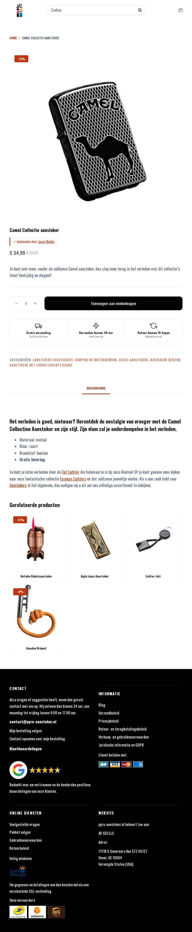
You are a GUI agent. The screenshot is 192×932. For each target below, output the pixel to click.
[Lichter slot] (153, 539)
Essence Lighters (73, 479)
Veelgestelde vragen (25, 824)
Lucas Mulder (46, 241)
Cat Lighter (70, 472)
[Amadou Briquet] (36, 611)
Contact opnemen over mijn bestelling (37, 738)
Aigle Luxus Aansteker (95, 576)
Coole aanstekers (133, 359)
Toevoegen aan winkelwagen (113, 303)
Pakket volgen (20, 832)
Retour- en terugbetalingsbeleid (122, 729)
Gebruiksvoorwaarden (26, 840)
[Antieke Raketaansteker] (36, 539)
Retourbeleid (19, 848)
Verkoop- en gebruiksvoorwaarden (123, 737)
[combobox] (92, 10)
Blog (101, 705)
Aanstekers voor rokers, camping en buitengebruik (75, 359)
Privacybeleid (108, 721)
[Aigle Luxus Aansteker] (95, 539)
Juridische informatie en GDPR (121, 745)
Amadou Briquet (36, 648)
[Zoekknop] (140, 10)
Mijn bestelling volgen (26, 730)
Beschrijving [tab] (96, 388)
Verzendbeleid (108, 713)
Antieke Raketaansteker (36, 576)
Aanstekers (18, 485)
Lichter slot (153, 576)
